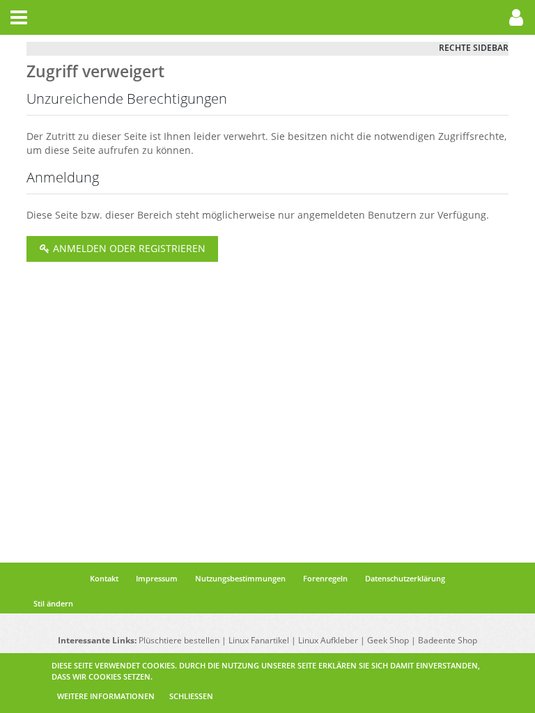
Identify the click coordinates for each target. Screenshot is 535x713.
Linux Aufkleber (328, 640)
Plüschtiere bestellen (179, 640)
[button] (19, 17)
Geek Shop (388, 640)
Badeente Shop (447, 640)
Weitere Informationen (106, 696)
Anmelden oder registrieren (128, 248)
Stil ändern (53, 603)
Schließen (191, 696)
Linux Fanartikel (258, 640)
